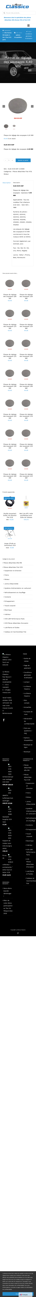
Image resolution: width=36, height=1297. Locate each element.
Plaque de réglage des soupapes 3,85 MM (9, 386)
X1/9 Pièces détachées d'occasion (16, 623)
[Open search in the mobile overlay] (19, 13)
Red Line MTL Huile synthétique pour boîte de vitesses (26, 515)
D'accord (18, 1294)
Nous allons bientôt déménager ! (8, 892)
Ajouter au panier (23, 160)
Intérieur (8, 614)
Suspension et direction (13, 570)
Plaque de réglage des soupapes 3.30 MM (26, 416)
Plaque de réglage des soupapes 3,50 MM (9, 416)
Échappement (9, 601)
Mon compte (26, 701)
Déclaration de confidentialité (28, 721)
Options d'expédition (28, 739)
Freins (7, 575)
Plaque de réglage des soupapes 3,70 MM (9, 356)
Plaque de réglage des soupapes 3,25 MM (26, 476)
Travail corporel (10, 605)
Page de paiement (27, 667)
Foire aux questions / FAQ (28, 730)
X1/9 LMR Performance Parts (14, 619)
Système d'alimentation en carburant (18, 588)
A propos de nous (28, 713)
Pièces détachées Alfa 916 (13, 563)
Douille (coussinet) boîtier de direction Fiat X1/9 (9, 515)
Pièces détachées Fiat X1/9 (22, 171)
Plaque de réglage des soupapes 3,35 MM (26, 446)
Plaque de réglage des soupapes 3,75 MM (9, 326)
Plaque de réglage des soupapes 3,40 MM (26, 356)
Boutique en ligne (28, 746)
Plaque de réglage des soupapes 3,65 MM (9, 476)
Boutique (27, 752)
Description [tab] (7, 183)
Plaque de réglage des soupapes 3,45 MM (9, 446)
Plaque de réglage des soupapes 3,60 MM (9, 296)
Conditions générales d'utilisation (28, 36)
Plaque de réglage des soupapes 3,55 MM (26, 326)
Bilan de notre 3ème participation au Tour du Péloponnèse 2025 (8, 907)
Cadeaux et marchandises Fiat (15, 632)
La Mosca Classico (27, 688)
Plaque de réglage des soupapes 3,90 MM (26, 296)
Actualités (27, 707)
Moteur (6, 174)
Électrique (8, 610)
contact (26, 682)
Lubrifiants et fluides (12, 627)
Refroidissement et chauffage (15, 592)
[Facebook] (4, 720)
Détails (9, 285)
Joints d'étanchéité (11, 584)
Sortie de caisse (27, 660)
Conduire (8, 597)
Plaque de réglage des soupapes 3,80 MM (26, 386)
